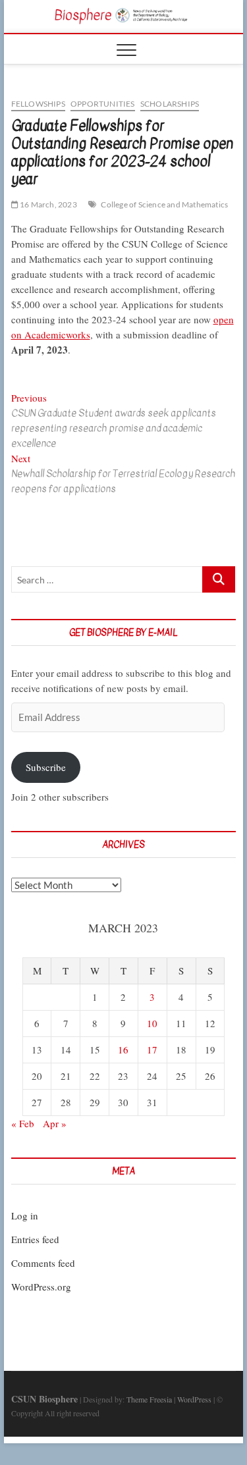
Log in (24, 1215)
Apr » (55, 1123)
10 (152, 1023)
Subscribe (46, 767)
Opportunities (102, 104)
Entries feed (35, 1239)
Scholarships (169, 104)
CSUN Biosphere (44, 1399)
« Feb (22, 1123)
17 (152, 1049)
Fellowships (38, 104)
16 (123, 1049)
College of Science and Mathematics (164, 204)
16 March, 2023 (47, 204)
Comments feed (43, 1262)
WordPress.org (41, 1286)
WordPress (194, 1399)
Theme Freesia (149, 1399)
